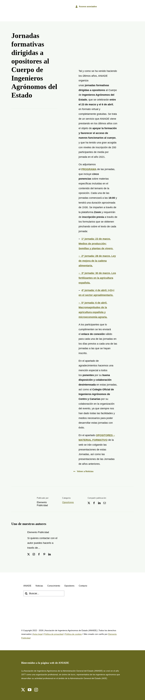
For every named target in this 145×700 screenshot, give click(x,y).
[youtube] (29, 689)
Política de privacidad (53, 634)
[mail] (104, 503)
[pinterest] (44, 554)
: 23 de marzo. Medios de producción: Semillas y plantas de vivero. (96, 243)
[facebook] (94, 503)
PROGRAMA (88, 169)
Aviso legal (37, 634)
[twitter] (89, 503)
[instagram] (34, 554)
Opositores (68, 502)
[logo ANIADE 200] (38, 607)
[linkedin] (99, 503)
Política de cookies (73, 634)
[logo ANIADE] (18, 6)
